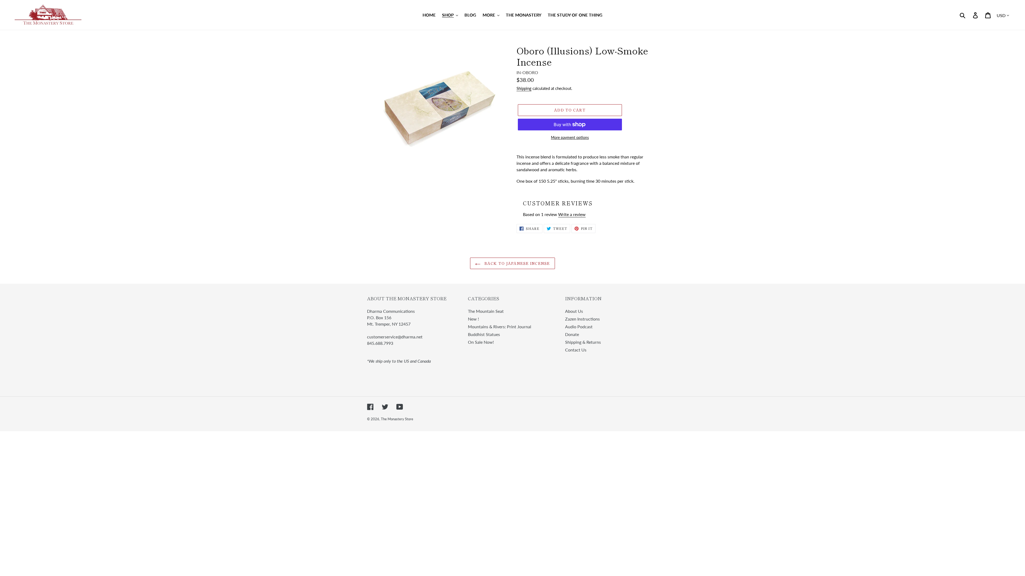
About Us (574, 311)
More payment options (570, 137)
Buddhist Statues (484, 334)
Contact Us (575, 349)
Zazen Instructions (582, 318)
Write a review (572, 214)
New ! (473, 318)
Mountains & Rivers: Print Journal (499, 326)
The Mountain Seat (486, 311)
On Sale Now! (481, 342)
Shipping (524, 88)
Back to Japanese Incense (516, 263)
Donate (572, 334)
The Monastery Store (397, 419)
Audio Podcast (579, 326)
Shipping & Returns (583, 342)
